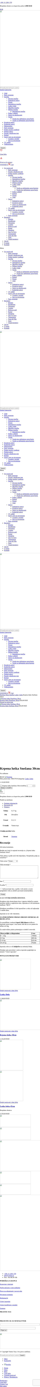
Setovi (10, 199)
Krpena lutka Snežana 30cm (9, 706)
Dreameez (11, 223)
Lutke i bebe (12, 106)
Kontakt (6, 245)
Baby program (8, 95)
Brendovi (7, 217)
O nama (6, 243)
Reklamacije (4, 1298)
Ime (2, 881)
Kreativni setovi (9, 122)
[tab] (22, 803)
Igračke (6, 97)
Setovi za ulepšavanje (15, 115)
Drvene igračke (13, 99)
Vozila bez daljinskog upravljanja (23, 119)
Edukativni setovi (13, 100)
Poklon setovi (8, 131)
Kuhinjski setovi (9, 124)
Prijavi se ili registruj (6, 162)
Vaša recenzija (5, 864)
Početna (3, 695)
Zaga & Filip (12, 235)
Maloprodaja (8, 126)
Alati (5, 93)
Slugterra (11, 230)
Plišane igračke (13, 109)
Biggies (10, 219)
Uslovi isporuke (5, 1301)
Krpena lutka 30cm (8, 1035)
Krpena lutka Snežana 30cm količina (14, 786)
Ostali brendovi (13, 239)
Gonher (10, 225)
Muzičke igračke (13, 108)
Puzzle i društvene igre (11, 133)
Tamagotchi (12, 234)
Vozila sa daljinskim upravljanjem (23, 120)
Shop (7, 695)
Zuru (9, 237)
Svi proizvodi (8, 168)
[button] (20, 248)
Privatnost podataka (6, 1294)
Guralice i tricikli (13, 139)
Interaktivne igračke (14, 104)
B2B (1, 9)
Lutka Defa (5, 994)
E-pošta (3, 885)
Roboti (6, 135)
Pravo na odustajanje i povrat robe (11, 1291)
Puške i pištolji (13, 113)
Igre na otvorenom (14, 140)
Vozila (10, 117)
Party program (8, 128)
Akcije (6, 241)
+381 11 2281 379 (6, 2)
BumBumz (11, 221)
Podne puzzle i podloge (11, 130)
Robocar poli (12, 226)
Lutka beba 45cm (7, 1106)
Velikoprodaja (8, 144)
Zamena (2, 1308)
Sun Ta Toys (12, 232)
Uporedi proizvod (10, 1375)
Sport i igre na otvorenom (12, 137)
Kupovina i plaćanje (6, 1284)
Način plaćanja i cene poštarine (10, 1288)
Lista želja (3, 154)
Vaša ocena (4, 861)
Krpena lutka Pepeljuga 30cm (10, 700)
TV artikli (7, 142)
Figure (10, 102)
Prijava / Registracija (10, 1377)
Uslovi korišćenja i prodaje (8, 1305)
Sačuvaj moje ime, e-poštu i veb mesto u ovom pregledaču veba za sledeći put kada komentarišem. (16, 890)
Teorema (14, 836)
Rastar (10, 228)
